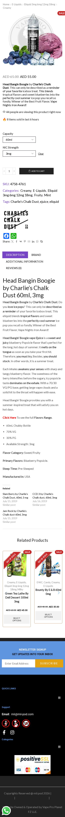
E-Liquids (16, 4)
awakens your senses (31, 369)
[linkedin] (33, 241)
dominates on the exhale (24, 383)
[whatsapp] (37, 241)
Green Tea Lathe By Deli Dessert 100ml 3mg (17, 597)
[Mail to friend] (29, 241)
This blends (46, 91)
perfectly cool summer (17, 98)
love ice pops (15, 306)
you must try (24, 356)
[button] (58, 592)
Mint (47, 195)
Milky (20, 589)
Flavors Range (43, 417)
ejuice (44, 202)
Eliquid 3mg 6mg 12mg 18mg (39, 4)
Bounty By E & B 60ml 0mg (48, 591)
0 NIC (40, 582)
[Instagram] (12, 732)
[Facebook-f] (4, 732)
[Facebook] (16, 241)
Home (6, 4)
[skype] (41, 241)
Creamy (7, 7)
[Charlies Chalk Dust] (16, 219)
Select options (16, 619)
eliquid (54, 202)
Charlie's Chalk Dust (25, 202)
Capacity (8, 133)
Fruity (38, 195)
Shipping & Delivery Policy (32, 797)
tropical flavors (29, 316)
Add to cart (38, 171)
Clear (41, 153)
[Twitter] (12, 241)
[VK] (21, 241)
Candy (47, 582)
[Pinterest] (25, 241)
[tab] (15, 255)
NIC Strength (11, 147)
